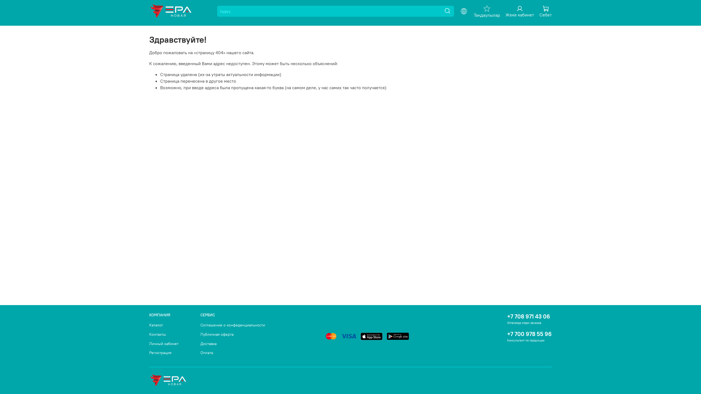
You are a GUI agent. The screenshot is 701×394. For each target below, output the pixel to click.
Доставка (208, 343)
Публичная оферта (217, 334)
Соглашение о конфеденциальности (232, 325)
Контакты (157, 334)
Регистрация (160, 352)
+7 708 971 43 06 (528, 316)
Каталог (156, 325)
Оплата (206, 352)
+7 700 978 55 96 (529, 334)
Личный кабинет (164, 343)
